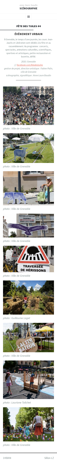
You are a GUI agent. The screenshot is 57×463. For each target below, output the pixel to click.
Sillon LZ (49, 458)
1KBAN (7, 458)
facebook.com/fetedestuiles (30, 64)
